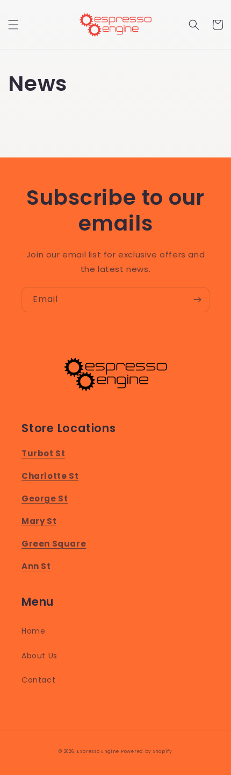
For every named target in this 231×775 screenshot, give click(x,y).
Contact (38, 679)
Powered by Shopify (146, 751)
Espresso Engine (98, 751)
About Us (39, 655)
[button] (13, 25)
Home (33, 631)
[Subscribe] (197, 299)
